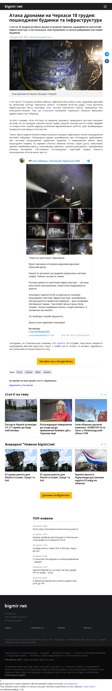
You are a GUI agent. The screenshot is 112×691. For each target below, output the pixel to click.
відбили (61, 343)
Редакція (44, 652)
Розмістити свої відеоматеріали (89, 652)
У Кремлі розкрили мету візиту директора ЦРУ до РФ (55, 582)
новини (47, 372)
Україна (28, 372)
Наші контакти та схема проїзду (21, 652)
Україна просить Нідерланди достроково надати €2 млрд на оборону (89, 479)
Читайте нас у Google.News (56, 361)
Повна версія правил (15, 675)
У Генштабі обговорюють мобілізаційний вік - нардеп (56, 560)
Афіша (8, 627)
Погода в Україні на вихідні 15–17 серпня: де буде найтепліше (20, 427)
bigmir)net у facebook (21, 385)
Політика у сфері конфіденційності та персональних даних (59, 655)
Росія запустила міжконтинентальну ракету (55, 529)
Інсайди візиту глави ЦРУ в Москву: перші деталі (54, 549)
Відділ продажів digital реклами (38, 659)
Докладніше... (71, 683)
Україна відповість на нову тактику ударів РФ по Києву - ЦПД (54, 571)
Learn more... (89, 686)
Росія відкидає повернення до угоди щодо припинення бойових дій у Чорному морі (56, 429)
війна (38, 372)
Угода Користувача (17, 655)
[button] (101, 394)
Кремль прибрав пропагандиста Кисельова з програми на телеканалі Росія (55, 538)
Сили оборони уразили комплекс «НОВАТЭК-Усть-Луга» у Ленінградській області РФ (90, 429)
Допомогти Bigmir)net (56, 495)
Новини (61, 627)
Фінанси (87, 627)
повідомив (48, 110)
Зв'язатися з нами (61, 652)
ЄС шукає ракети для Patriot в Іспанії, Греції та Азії (20, 477)
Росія (19, 372)
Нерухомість (37, 627)
